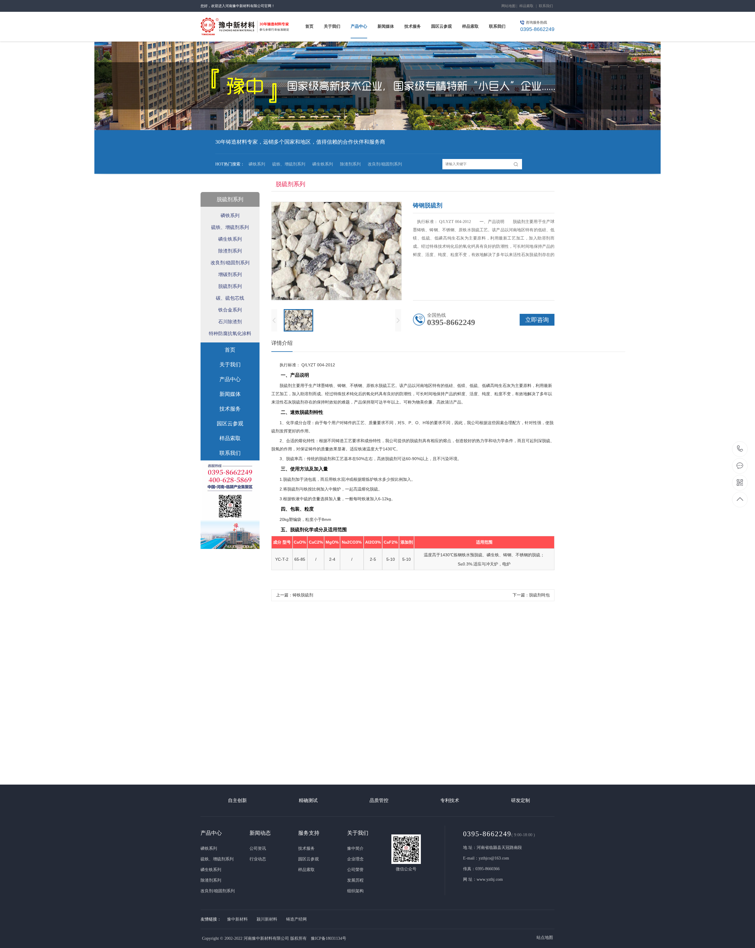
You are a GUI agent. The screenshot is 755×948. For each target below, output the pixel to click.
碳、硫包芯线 (230, 298)
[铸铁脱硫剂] (255, 735)
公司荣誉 (355, 869)
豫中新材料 (237, 919)
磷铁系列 (257, 164)
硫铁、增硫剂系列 (288, 164)
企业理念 (355, 859)
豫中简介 (355, 848)
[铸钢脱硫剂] (377, 735)
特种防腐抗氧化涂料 (230, 333)
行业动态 (258, 859)
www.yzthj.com (490, 879)
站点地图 (544, 937)
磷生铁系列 (322, 164)
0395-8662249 (740, 449)
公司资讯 (258, 848)
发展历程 (355, 880)
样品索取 (526, 6)
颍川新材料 (267, 919)
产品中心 (230, 379)
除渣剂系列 (350, 164)
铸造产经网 (296, 919)
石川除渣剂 (230, 321)
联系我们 (546, 6)
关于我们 (230, 365)
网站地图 (508, 6)
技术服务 (230, 409)
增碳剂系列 (230, 274)
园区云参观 (230, 424)
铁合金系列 (230, 309)
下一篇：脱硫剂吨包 (531, 595)
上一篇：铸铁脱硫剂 (294, 595)
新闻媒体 (230, 394)
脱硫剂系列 (230, 199)
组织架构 (355, 891)
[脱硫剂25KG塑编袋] (499, 735)
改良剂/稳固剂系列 (385, 164)
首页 (230, 350)
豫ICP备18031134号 (328, 938)
